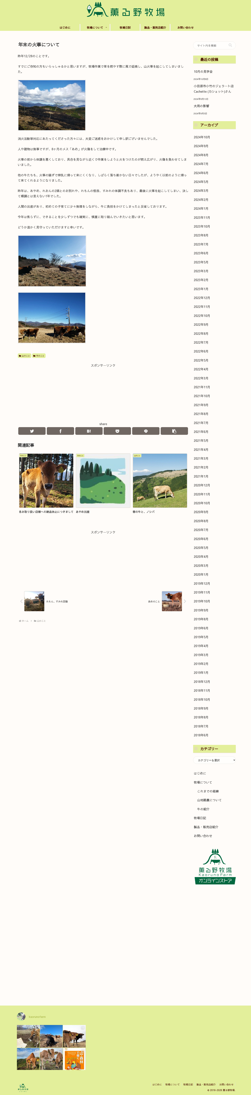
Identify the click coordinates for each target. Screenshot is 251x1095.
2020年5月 (201, 548)
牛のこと (40, 355)
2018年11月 (202, 690)
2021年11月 (202, 387)
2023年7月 (201, 244)
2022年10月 (202, 315)
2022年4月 (201, 369)
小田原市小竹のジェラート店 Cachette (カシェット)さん (214, 89)
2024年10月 (202, 137)
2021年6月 (201, 432)
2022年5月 (201, 360)
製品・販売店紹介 (206, 827)
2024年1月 (201, 208)
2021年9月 (201, 405)
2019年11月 (202, 592)
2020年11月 (202, 494)
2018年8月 (201, 717)
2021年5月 (201, 440)
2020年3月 (201, 565)
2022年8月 (201, 333)
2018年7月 (201, 726)
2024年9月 (201, 146)
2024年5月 (201, 182)
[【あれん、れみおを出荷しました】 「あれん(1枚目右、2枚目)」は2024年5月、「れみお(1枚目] (51, 1059)
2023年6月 (201, 253)
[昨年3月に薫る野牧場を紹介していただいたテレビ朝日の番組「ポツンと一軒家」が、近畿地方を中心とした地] (51, 1036)
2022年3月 (201, 378)
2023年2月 (201, 280)
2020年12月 (202, 485)
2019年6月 (201, 628)
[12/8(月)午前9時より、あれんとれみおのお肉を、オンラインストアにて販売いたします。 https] (28, 1059)
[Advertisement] (103, 392)
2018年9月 (201, 708)
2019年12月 (202, 583)
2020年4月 (201, 556)
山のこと (26, 355)
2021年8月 (201, 414)
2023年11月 (202, 217)
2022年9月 (201, 324)
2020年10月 (202, 503)
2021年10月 (202, 396)
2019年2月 (201, 664)
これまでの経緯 (208, 791)
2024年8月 (201, 155)
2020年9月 (201, 512)
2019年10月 (202, 601)
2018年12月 (202, 681)
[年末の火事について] (89, 431)
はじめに (200, 773)
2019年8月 (201, 619)
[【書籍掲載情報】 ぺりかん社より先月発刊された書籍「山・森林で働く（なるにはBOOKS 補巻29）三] (74, 1059)
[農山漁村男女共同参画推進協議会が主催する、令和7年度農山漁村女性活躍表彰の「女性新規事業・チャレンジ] (28, 1036)
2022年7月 (201, 342)
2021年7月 (201, 423)
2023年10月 (202, 226)
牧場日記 (200, 818)
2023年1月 (201, 289)
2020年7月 (201, 530)
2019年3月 (201, 655)
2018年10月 (202, 699)
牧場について (203, 782)
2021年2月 (201, 467)
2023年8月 (201, 235)
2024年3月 (201, 190)
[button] (230, 45)
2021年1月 (201, 476)
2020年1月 (201, 574)
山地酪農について (209, 800)
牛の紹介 (203, 809)
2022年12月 (202, 298)
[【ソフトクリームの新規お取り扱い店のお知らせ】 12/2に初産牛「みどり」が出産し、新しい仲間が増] (74, 1036)
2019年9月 (201, 610)
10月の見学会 (203, 71)
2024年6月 (201, 173)
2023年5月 (201, 262)
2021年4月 (201, 449)
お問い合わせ (203, 836)
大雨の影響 (201, 106)
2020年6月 (201, 539)
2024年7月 (201, 164)
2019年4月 (201, 646)
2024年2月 (201, 199)
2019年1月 (201, 672)
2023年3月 (201, 271)
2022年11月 (202, 306)
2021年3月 (201, 458)
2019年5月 (201, 637)
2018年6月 (201, 735)
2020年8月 (201, 521)
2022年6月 (201, 351)
